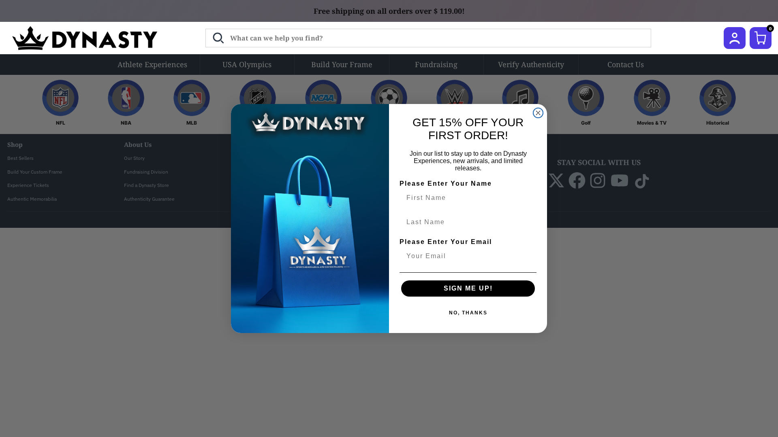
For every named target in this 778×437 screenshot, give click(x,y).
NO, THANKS (468, 313)
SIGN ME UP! (468, 288)
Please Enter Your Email (446, 241)
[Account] (735, 38)
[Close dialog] (538, 113)
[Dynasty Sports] (95, 38)
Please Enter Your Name (446, 183)
